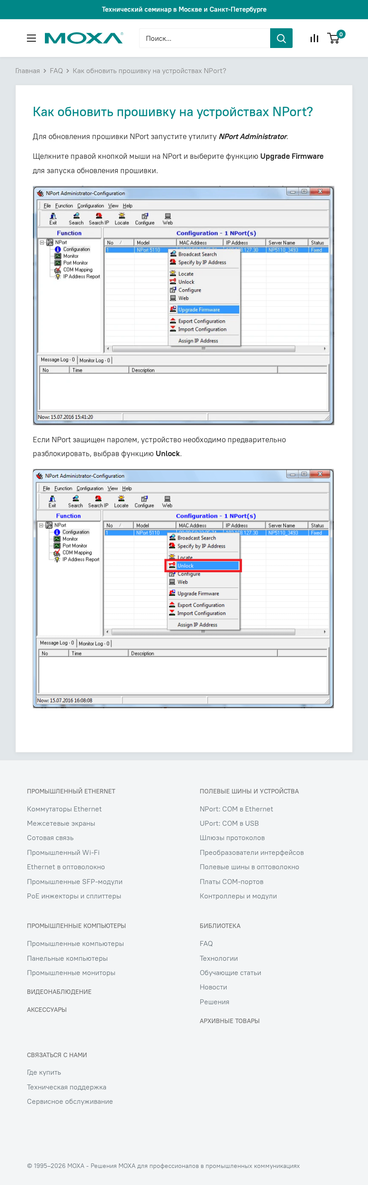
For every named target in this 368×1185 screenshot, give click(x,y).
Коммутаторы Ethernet (64, 808)
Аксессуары (47, 1010)
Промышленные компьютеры (75, 943)
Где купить (44, 1071)
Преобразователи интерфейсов (252, 852)
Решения (214, 1001)
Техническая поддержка (66, 1086)
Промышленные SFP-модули (75, 881)
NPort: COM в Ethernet (236, 808)
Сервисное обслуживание (70, 1101)
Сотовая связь (50, 837)
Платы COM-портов (231, 881)
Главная (27, 70)
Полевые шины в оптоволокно (249, 866)
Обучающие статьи (230, 972)
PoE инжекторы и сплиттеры (74, 895)
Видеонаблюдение (59, 992)
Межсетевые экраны (61, 823)
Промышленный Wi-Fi (63, 852)
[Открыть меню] (31, 38)
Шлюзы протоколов (232, 837)
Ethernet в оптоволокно (66, 866)
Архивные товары (230, 1021)
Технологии (219, 958)
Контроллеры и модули (238, 895)
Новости (213, 986)
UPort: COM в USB (229, 823)
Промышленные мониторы (71, 972)
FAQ (56, 70)
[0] (333, 38)
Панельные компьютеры (67, 958)
